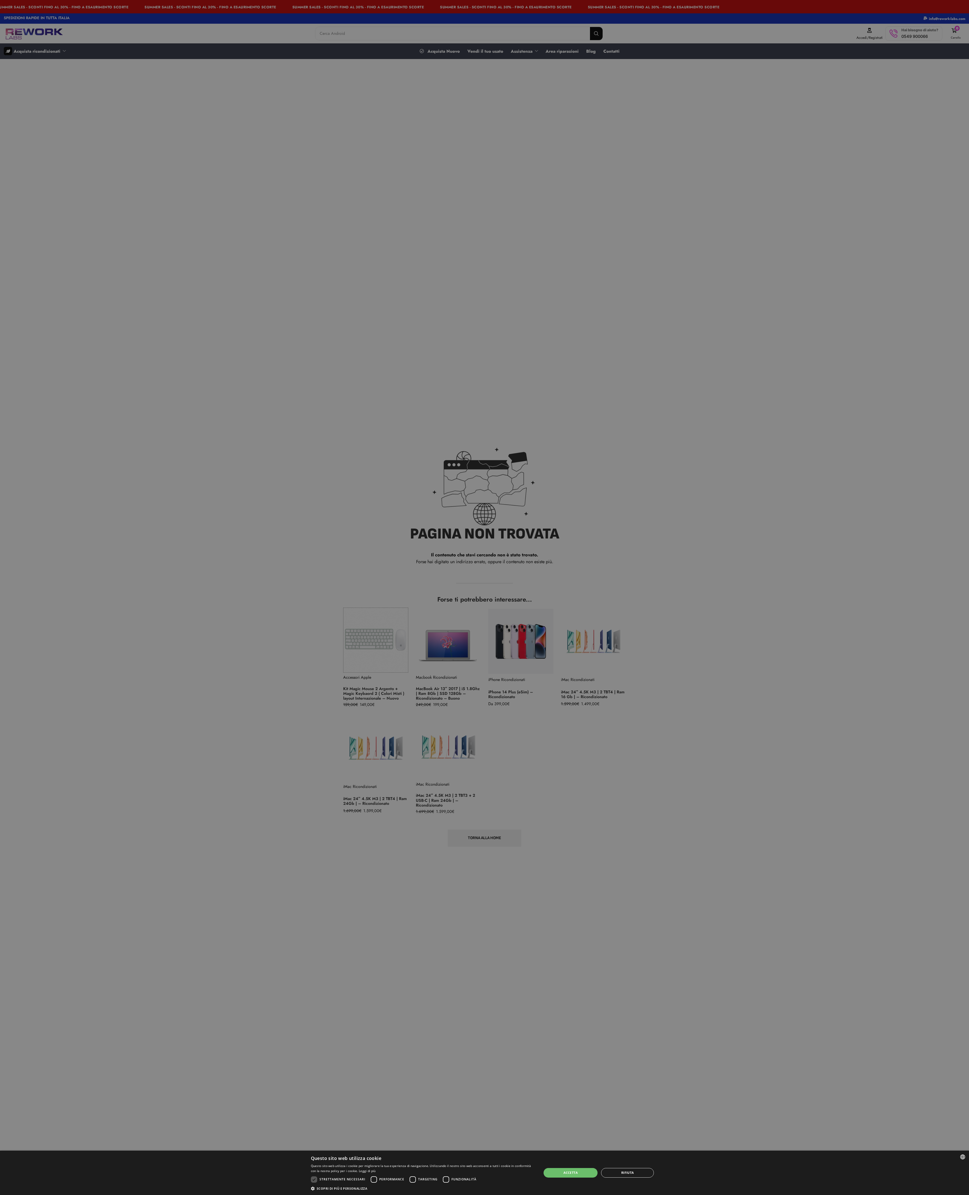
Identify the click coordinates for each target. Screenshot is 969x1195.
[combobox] (962, 1156)
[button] (423, 1188)
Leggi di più (367, 1171)
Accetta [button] (570, 1173)
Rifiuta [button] (627, 1173)
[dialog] (484, 1173)
